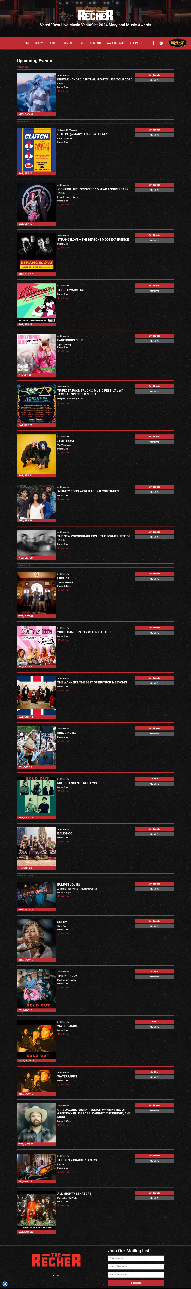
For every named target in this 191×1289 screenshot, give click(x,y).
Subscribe (136, 1283)
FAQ (82, 43)
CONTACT (95, 43)
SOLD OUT (154, 1022)
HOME (26, 43)
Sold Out (154, 779)
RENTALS (68, 43)
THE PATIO (136, 43)
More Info (154, 80)
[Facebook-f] (153, 43)
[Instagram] (161, 43)
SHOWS (39, 43)
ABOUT (54, 43)
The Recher (64, 91)
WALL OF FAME (115, 43)
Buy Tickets (154, 75)
